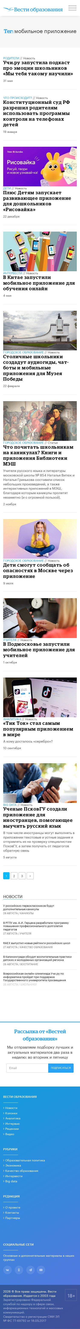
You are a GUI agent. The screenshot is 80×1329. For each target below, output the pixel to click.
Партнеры (12, 1217)
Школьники (28, 984)
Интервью (12, 1123)
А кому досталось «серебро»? (28, 740)
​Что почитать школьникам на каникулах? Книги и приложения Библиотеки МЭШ (38, 455)
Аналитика (12, 718)
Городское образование (23, 352)
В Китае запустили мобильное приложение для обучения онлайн (39, 282)
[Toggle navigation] (72, 8)
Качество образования (36, 947)
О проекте (12, 1207)
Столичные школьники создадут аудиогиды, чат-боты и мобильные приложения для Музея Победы (36, 368)
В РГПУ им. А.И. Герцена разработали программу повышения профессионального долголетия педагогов (36, 925)
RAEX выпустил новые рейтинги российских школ (36, 942)
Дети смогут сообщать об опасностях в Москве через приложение (38, 570)
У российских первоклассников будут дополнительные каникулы (28, 907)
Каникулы (27, 913)
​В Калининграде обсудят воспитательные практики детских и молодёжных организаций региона (37, 958)
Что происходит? (17, 97)
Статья (53, 442)
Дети (7, 188)
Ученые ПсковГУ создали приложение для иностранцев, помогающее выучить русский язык (38, 817)
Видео (9, 1133)
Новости (11, 1107)
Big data (11, 1180)
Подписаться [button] (61, 1067)
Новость (29, 57)
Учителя (9, 639)
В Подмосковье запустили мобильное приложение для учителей (39, 649)
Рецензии (12, 1128)
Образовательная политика (25, 1160)
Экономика (13, 1165)
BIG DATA (10, 804)
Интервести (13, 1175)
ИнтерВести (12, 272)
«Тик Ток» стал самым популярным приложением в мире (38, 728)
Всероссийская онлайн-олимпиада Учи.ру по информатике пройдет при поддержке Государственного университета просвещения (34, 976)
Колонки (11, 1112)
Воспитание (29, 964)
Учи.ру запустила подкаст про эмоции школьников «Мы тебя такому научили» (38, 68)
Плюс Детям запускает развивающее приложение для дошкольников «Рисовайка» (37, 201)
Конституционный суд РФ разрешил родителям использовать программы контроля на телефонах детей (36, 113)
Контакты (12, 1212)
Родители (11, 57)
